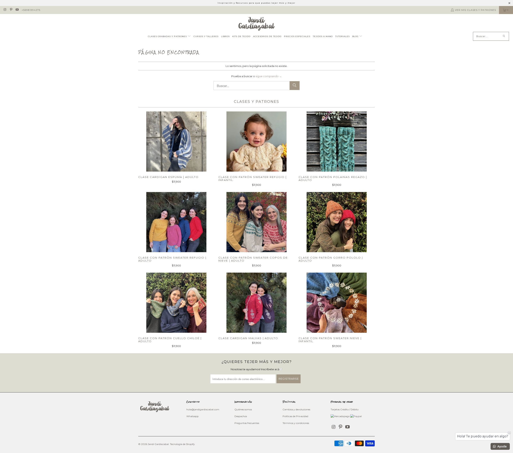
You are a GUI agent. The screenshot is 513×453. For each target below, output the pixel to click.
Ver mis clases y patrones (475, 9)
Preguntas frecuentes (246, 423)
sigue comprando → (268, 76)
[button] (169, 36)
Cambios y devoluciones (296, 409)
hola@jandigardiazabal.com (202, 409)
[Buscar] (504, 36)
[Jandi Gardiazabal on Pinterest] (10, 9)
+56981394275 (31, 9)
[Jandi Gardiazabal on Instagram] (4, 9)
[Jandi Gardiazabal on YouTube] (17, 9)
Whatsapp (192, 416)
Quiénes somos (243, 409)
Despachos (240, 416)
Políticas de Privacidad (295, 416)
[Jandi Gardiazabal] (256, 24)
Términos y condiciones (296, 423)
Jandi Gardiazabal (158, 444)
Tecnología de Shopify (182, 444)
